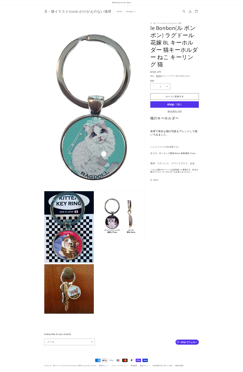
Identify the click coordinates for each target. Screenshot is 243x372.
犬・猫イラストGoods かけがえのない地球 (65, 366)
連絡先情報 (179, 365)
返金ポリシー (104, 365)
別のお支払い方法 (175, 111)
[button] (131, 11)
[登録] (91, 342)
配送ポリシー (145, 365)
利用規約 (134, 365)
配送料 (158, 76)
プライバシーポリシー (120, 365)
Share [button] (155, 180)
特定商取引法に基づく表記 (162, 365)
